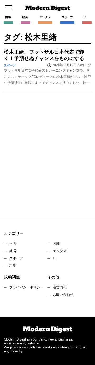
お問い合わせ (63, 295)
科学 (12, 266)
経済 (12, 251)
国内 (12, 244)
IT (54, 258)
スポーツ (16, 258)
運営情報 (59, 287)
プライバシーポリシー (26, 287)
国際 (56, 244)
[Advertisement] (47, 157)
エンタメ (59, 251)
